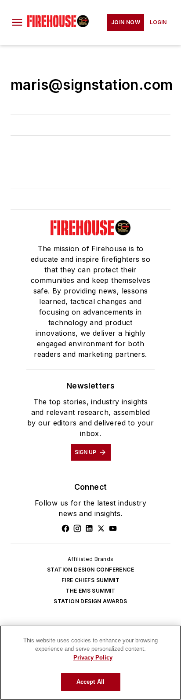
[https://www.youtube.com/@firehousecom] (113, 528)
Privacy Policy (92, 657)
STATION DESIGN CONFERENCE (90, 569)
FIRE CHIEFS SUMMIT (90, 580)
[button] (17, 22)
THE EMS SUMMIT (90, 590)
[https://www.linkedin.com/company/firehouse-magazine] (89, 528)
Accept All (90, 681)
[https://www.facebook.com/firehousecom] (65, 528)
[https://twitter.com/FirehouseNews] (101, 528)
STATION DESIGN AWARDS (90, 601)
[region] (90, 662)
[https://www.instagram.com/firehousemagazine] (77, 528)
